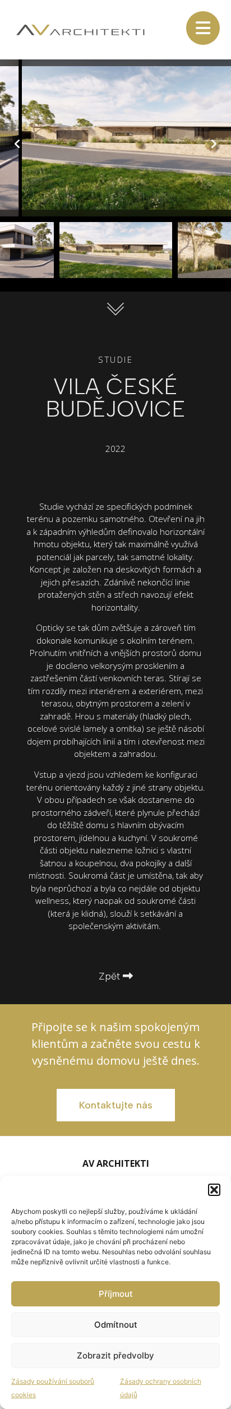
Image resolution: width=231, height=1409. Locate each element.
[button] (214, 1189)
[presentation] (17, 144)
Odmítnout (115, 1324)
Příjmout (116, 1293)
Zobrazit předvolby (115, 1355)
